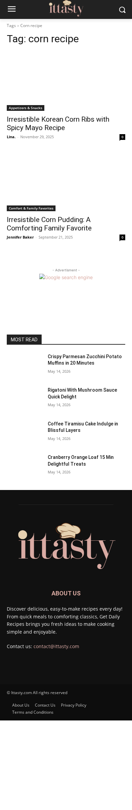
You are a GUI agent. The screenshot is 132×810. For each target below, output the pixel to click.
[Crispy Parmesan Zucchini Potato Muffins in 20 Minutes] (24, 365)
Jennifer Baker (20, 237)
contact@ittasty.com (56, 646)
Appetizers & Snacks (25, 107)
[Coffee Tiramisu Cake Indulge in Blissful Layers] (24, 433)
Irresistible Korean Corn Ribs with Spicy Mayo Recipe (58, 123)
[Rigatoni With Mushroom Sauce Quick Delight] (24, 399)
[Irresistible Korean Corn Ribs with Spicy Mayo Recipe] (66, 81)
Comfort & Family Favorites (31, 208)
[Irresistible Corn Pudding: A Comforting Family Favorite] (66, 181)
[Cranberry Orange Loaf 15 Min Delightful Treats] (24, 466)
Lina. (11, 136)
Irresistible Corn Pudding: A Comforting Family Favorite (49, 224)
